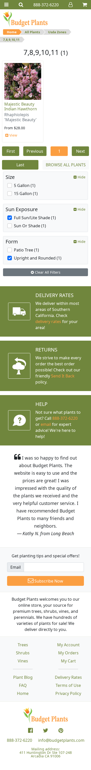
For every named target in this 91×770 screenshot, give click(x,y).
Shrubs (23, 653)
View (12, 135)
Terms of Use (68, 685)
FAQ (23, 685)
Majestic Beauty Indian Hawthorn (20, 106)
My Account (68, 645)
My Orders (68, 653)
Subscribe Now (48, 581)
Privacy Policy (68, 693)
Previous (35, 151)
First (11, 151)
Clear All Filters (47, 272)
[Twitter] (45, 730)
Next (80, 151)
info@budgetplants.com (61, 740)
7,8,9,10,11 (11, 39)
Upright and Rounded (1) (37, 258)
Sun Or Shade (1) (30, 226)
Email (15, 567)
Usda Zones (57, 32)
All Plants (32, 32)
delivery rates (48, 321)
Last (20, 165)
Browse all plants (66, 165)
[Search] (21, 4)
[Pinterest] (60, 730)
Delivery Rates (68, 677)
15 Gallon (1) (26, 193)
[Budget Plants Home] (25, 19)
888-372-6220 (65, 418)
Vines (23, 661)
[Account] (70, 4)
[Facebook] (30, 730)
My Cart (68, 661)
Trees (23, 645)
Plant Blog (23, 677)
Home (12, 32)
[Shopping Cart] (84, 4)
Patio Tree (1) (26, 250)
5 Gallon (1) (24, 185)
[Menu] (6, 4)
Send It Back (63, 376)
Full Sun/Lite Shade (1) (35, 217)
